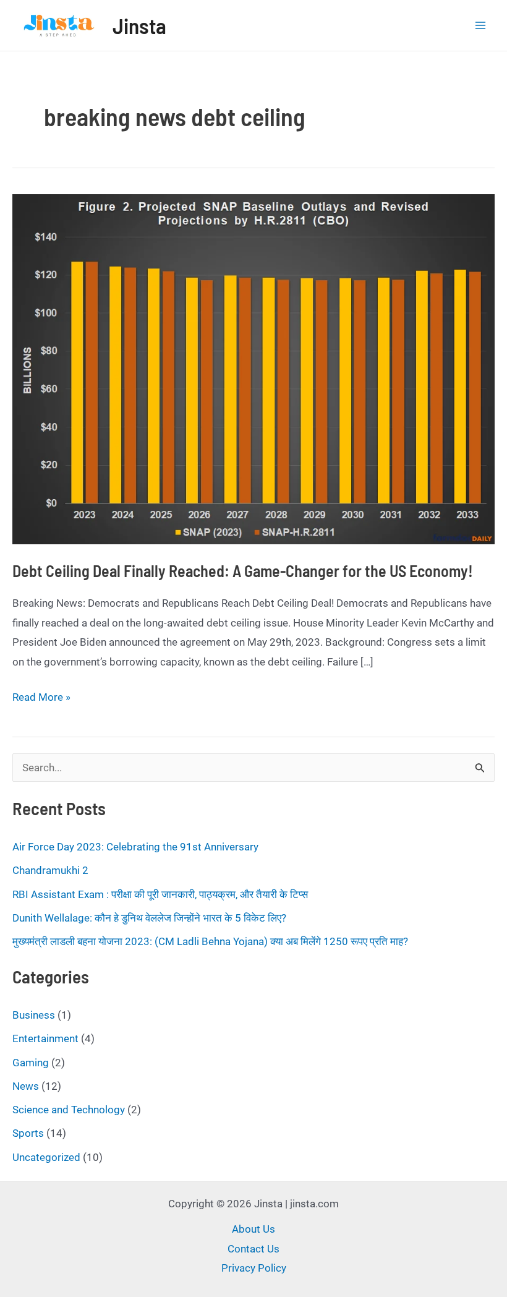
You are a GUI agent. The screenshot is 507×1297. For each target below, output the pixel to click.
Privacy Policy (253, 1268)
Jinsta (139, 25)
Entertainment (45, 1038)
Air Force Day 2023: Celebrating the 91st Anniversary (135, 847)
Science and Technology (68, 1109)
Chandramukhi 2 (50, 870)
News (25, 1086)
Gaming (30, 1062)
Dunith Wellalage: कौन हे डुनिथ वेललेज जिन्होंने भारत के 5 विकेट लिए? (149, 918)
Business (33, 1015)
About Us (253, 1229)
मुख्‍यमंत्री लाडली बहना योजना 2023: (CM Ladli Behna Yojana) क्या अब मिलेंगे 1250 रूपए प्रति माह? (210, 941)
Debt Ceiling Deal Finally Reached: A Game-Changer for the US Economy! (242, 570)
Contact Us (253, 1249)
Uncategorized (46, 1157)
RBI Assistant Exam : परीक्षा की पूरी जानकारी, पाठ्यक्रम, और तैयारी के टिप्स (160, 894)
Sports (28, 1133)
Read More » (41, 699)
